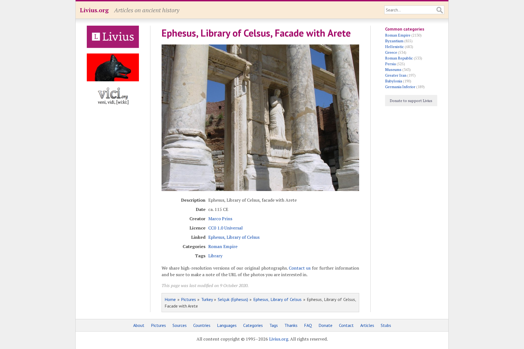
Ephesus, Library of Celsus (234, 237)
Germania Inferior (400, 86)
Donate (325, 325)
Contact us (300, 268)
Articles (367, 325)
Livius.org (94, 10)
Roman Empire (222, 246)
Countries (201, 325)
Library (215, 256)
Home (170, 299)
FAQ (308, 325)
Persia (390, 63)
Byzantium (394, 40)
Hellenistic (394, 46)
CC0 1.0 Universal (225, 228)
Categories (253, 325)
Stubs (386, 325)
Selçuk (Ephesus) (233, 299)
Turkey (207, 299)
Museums (393, 69)
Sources (179, 325)
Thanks (290, 325)
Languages (227, 325)
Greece (391, 52)
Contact (346, 325)
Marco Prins (220, 219)
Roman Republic (399, 58)
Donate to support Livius (411, 100)
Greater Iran (395, 75)
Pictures (188, 299)
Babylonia (393, 80)
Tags (273, 325)
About (138, 325)
